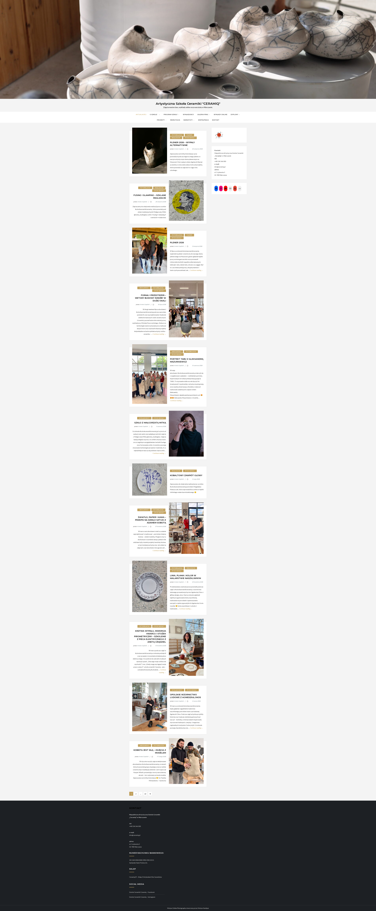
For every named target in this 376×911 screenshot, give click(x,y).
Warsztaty (188, 120)
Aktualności (141, 114)
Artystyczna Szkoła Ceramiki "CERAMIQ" (188, 103)
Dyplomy (234, 114)
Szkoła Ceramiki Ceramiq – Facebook (142, 892)
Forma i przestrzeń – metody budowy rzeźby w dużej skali (150, 298)
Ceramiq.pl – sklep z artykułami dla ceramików (145, 877)
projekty (161, 120)
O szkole (154, 114)
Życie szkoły (190, 138)
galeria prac (202, 114)
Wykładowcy (188, 114)
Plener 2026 (177, 242)
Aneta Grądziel (179, 149)
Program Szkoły (170, 114)
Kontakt (215, 120)
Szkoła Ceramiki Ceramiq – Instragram (142, 897)
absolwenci (144, 288)
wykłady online (220, 114)
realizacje (176, 138)
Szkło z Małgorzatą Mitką (150, 423)
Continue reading (196, 270)
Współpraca (203, 120)
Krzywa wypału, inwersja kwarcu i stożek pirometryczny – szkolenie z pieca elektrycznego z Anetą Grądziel (150, 636)
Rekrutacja (175, 120)
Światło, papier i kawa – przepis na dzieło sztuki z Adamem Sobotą (150, 520)
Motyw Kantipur (203, 908)
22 (145, 794)
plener (189, 135)
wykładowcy (144, 418)
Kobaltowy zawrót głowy (186, 475)
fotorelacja (177, 135)
